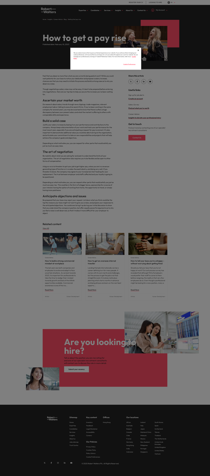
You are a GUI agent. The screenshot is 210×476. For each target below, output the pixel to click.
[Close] (138, 50)
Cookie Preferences (129, 64)
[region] (105, 59)
